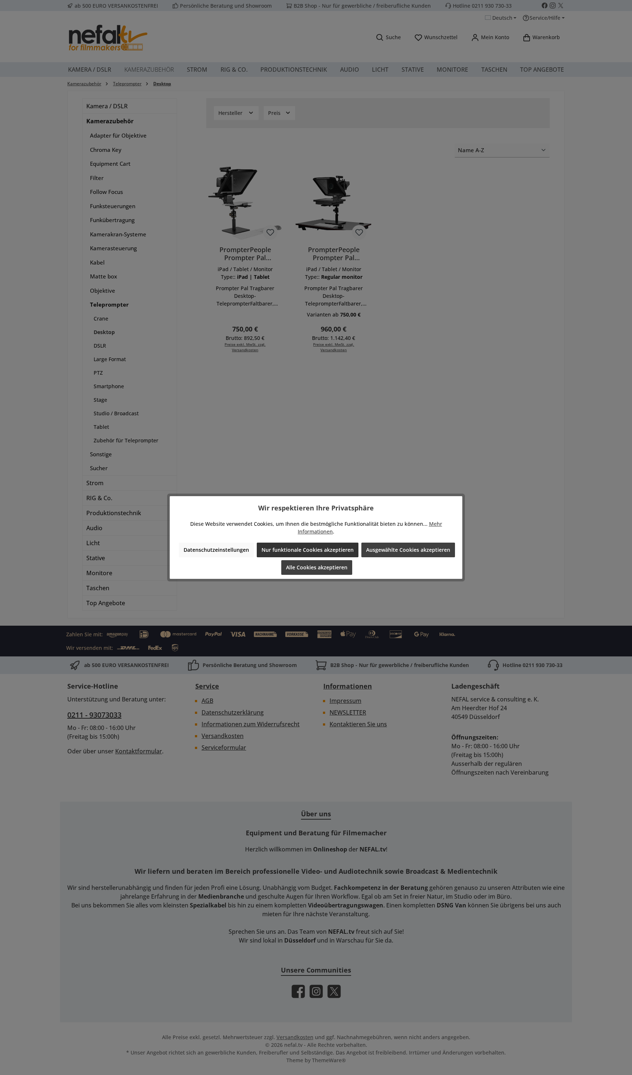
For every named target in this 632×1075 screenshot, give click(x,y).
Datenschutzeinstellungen (216, 549)
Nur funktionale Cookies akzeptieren (308, 549)
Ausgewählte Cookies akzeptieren (408, 549)
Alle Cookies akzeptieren (316, 567)
